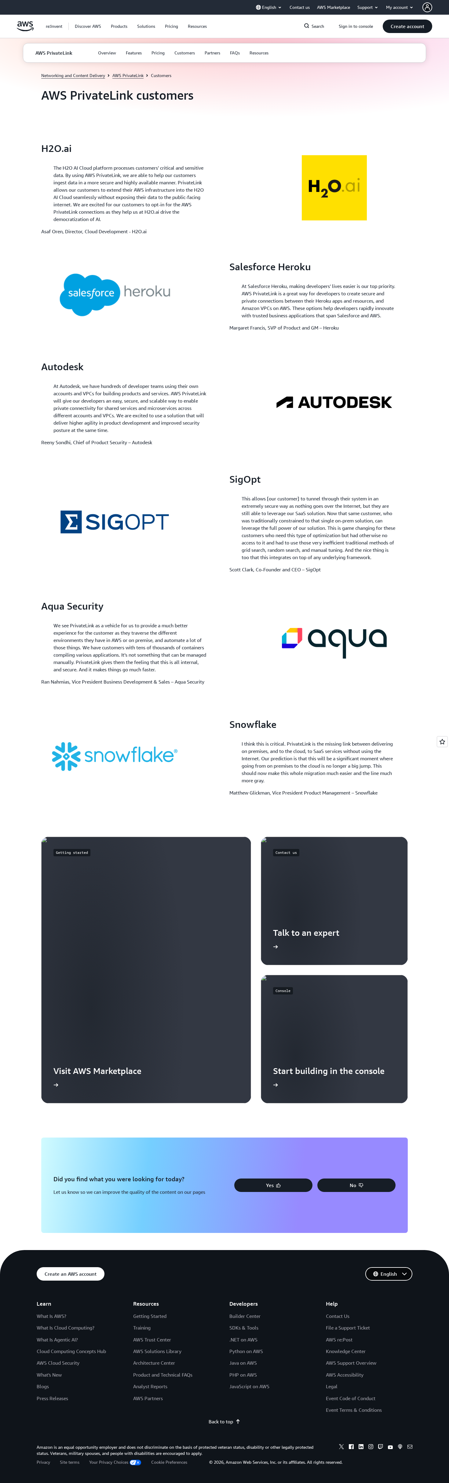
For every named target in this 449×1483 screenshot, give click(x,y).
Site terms (69, 1462)
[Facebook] (351, 1447)
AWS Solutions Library (157, 1351)
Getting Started (149, 1316)
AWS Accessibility (344, 1375)
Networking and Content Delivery (73, 75)
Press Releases (52, 1398)
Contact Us (337, 1316)
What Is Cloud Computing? (65, 1328)
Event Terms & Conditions (354, 1410)
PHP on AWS (243, 1375)
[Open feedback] (442, 741)
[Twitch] (380, 1447)
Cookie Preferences (169, 1462)
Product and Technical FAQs (162, 1375)
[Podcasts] (400, 1447)
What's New (49, 1375)
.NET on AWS (243, 1340)
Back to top (221, 1421)
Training (142, 1328)
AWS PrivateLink (128, 75)
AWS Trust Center (152, 1340)
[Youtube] (390, 1447)
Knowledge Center (346, 1351)
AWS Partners (148, 1398)
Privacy (43, 1462)
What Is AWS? (51, 1316)
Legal (332, 1386)
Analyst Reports (150, 1386)
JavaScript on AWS (249, 1386)
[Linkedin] (361, 1447)
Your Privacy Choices (108, 1462)
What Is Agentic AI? (57, 1340)
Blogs (43, 1386)
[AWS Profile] (427, 7)
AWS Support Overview (351, 1363)
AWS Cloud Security (58, 1363)
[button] (88, 26)
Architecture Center (154, 1363)
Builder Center (245, 1316)
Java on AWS (243, 1363)
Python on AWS (246, 1351)
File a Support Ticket (348, 1328)
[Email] (409, 1447)
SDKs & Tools (243, 1328)
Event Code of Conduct (350, 1398)
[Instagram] (370, 1447)
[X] (341, 1447)
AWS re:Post (339, 1340)
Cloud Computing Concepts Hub (71, 1351)
